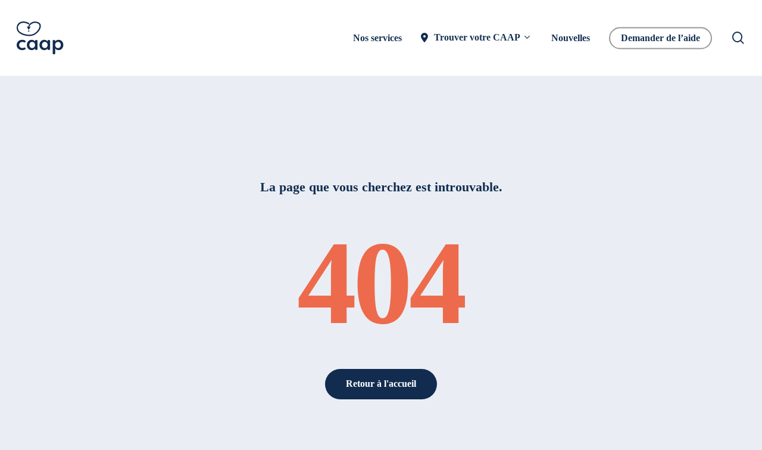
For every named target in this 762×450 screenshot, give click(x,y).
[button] (381, 384)
